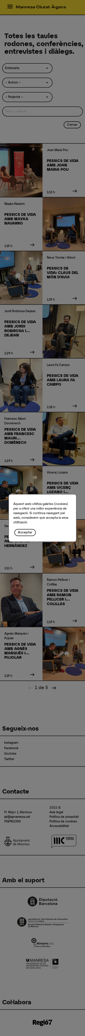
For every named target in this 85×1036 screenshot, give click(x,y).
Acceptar (25, 532)
